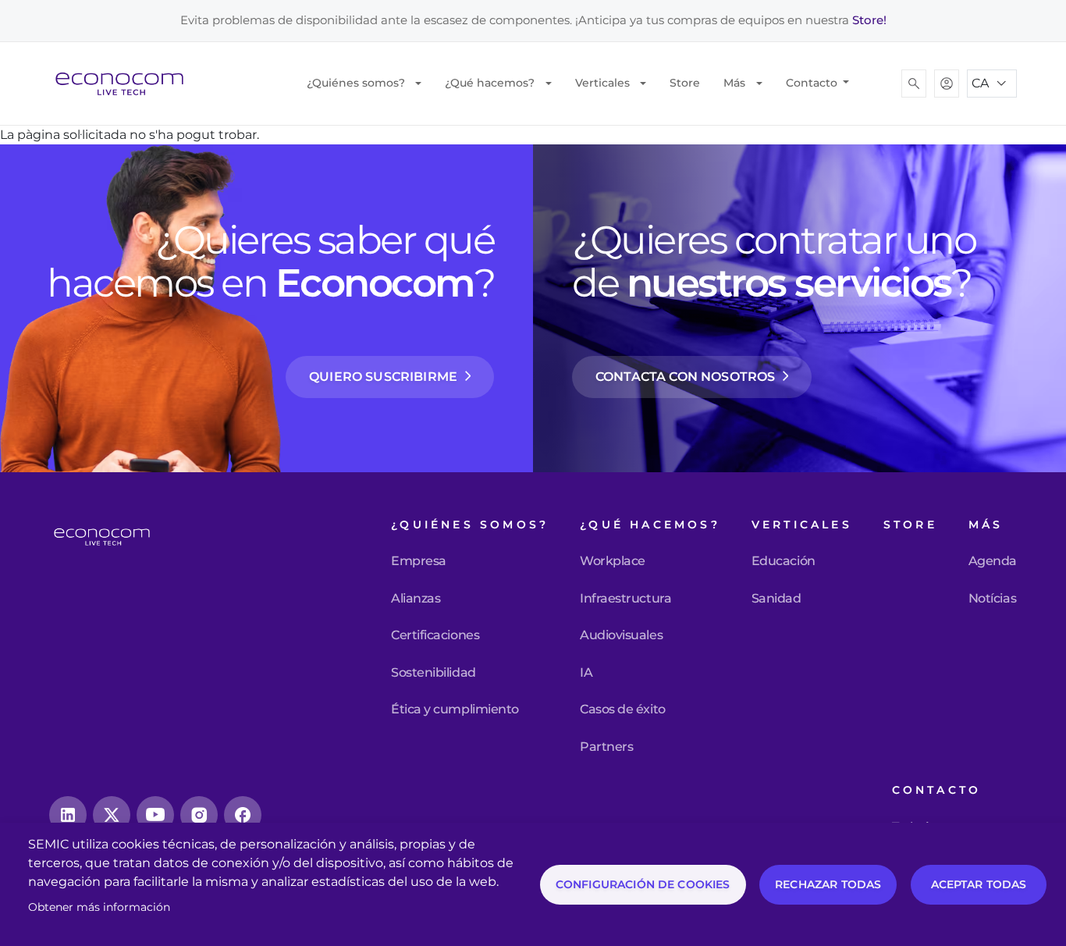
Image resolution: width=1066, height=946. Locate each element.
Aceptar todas (979, 884)
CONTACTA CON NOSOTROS (685, 376)
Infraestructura (625, 599)
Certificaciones (435, 635)
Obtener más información (99, 907)
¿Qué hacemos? (490, 83)
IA (586, 673)
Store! (869, 19)
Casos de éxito (622, 709)
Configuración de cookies (643, 884)
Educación (783, 561)
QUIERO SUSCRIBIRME (383, 376)
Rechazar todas (828, 884)
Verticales (602, 83)
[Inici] (125, 83)
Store (685, 83)
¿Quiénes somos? (356, 83)
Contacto (813, 83)
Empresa (418, 561)
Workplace (612, 561)
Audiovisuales (621, 635)
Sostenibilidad (433, 673)
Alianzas (415, 599)
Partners (606, 747)
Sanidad (776, 599)
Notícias (992, 599)
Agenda (992, 561)
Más (734, 83)
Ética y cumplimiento (454, 709)
